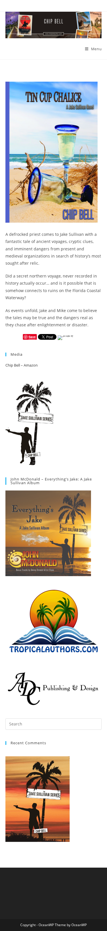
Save (32, 337)
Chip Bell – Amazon (21, 365)
